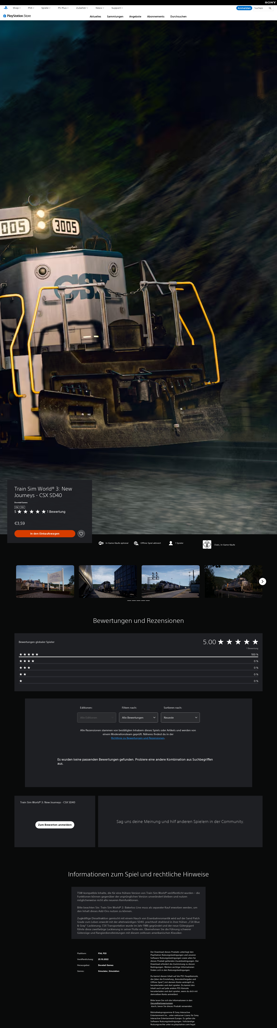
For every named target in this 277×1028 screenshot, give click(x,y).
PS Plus (62, 7)
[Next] (262, 581)
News (99, 7)
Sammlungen (115, 16)
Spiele (44, 7)
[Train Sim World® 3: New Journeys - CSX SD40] (45, 581)
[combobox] (96, 717)
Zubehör (81, 7)
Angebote (135, 16)
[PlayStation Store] (18, 15)
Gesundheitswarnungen (161, 1003)
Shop (16, 7)
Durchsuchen (178, 16)
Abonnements (155, 16)
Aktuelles (95, 16)
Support (116, 7)
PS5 (30, 7)
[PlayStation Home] (5, 8)
